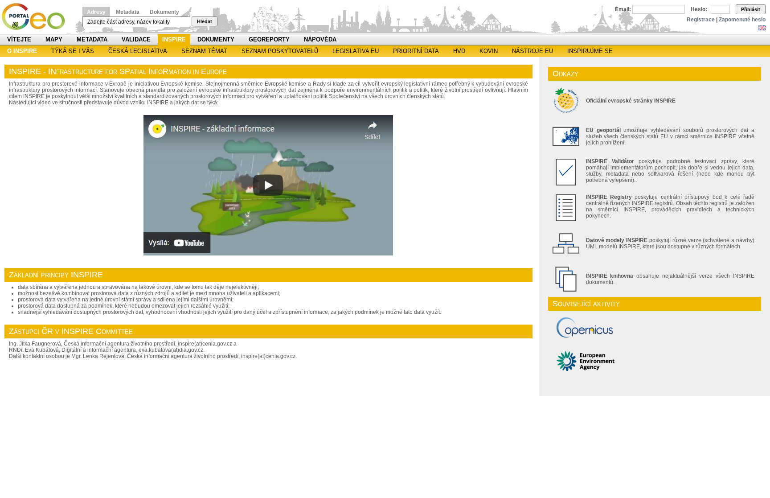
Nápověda (320, 39)
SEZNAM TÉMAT (204, 51)
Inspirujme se (590, 51)
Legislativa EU (355, 51)
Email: (623, 9)
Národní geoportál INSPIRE (37, 16)
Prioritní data (416, 51)
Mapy (53, 39)
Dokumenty (164, 12)
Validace (136, 39)
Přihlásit (750, 9)
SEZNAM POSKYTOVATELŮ (280, 51)
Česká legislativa (137, 51)
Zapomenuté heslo (742, 19)
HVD (459, 51)
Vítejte (19, 39)
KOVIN (488, 51)
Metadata (127, 12)
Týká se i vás (72, 51)
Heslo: (699, 9)
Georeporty (269, 39)
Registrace (701, 19)
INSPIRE (174, 39)
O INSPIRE (22, 51)
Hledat (204, 21)
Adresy (96, 12)
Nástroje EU (532, 51)
